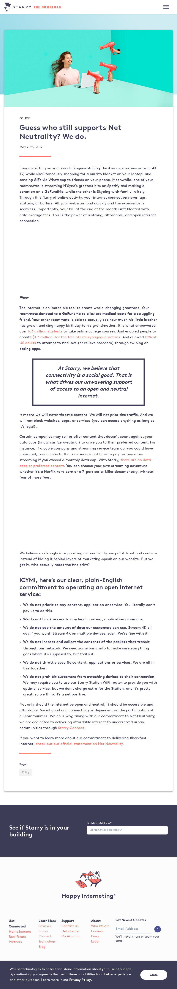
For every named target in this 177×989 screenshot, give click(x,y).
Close (154, 975)
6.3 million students (45, 331)
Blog (42, 947)
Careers (97, 931)
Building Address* (99, 823)
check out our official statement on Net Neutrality (79, 744)
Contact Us (70, 926)
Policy (26, 772)
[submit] (157, 929)
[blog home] (38, 7)
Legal (95, 941)
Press (95, 936)
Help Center (71, 931)
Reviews (45, 926)
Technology (47, 941)
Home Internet (20, 931)
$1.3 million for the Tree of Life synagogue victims (76, 337)
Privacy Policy (80, 980)
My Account (71, 936)
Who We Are (100, 926)
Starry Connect (71, 728)
